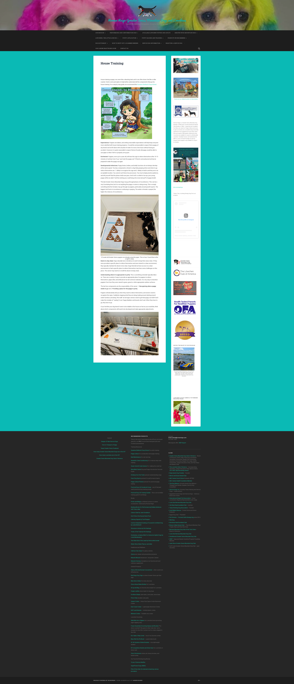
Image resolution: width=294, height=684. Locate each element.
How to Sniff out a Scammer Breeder (125, 43)
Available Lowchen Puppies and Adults (156, 33)
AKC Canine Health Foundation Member (181, 481)
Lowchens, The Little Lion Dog (106, 38)
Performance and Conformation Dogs (123, 33)
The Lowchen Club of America (178, 467)
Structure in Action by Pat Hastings (141, 528)
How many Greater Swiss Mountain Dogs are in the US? (109, 451)
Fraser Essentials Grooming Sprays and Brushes (145, 626)
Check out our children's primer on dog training (185, 99)
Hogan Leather (135, 591)
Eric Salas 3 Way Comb (137, 635)
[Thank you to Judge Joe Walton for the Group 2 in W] (192, 164)
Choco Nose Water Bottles (138, 584)
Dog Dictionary (100, 43)
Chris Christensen (136, 653)
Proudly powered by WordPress (104, 680)
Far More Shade (135, 594)
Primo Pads (134, 598)
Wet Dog (172, 520)
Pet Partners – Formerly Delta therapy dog (182, 517)
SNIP (171, 539)
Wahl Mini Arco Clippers (137, 620)
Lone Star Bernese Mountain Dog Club (180, 502)
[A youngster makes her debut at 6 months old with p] (179, 176)
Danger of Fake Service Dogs (109, 441)
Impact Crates (135, 601)
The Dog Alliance (174, 483)
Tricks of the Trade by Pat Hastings (141, 531)
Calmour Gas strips (136, 551)
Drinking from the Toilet (137, 475)
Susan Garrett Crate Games (139, 466)
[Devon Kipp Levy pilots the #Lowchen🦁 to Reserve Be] (192, 176)
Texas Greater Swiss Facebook (110, 448)
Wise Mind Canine (136, 469)
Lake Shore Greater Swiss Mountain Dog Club (183, 543)
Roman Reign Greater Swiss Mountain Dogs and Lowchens (147, 20)
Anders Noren (137, 680)
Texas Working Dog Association (179, 508)
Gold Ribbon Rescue (175, 510)
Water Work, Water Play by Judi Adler (141, 544)
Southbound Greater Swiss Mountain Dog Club (183, 536)
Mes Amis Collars (136, 581)
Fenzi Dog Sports (136, 478)
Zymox (133, 554)
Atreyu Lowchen (179, 235)
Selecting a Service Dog (174, 43)
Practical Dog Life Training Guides (140, 492)
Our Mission (99, 33)
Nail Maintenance (136, 457)
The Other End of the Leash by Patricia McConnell (145, 540)
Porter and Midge (136, 501)
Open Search (199, 48)
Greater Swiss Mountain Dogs (185, 33)
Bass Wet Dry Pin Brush (137, 639)
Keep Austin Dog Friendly (177, 473)
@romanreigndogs (178, 187)
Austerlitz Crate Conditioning (139, 460)
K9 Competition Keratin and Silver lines (142, 648)
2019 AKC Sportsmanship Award (179, 470)
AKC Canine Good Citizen (177, 478)
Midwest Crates (135, 613)
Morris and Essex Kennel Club (178, 475)
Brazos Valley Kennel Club (177, 525)
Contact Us (124, 48)
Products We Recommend (176, 38)
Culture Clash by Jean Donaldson (140, 512)
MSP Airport (182, 443)
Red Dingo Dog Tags (137, 575)
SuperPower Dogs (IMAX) (138, 665)
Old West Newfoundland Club (178, 505)
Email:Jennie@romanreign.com (177, 437)
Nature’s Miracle (135, 557)
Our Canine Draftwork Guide (105, 48)
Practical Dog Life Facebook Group (141, 487)
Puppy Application (129, 38)
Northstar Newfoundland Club (178, 522)
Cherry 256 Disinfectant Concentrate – (142, 570)
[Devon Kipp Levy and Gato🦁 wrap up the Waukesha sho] (179, 164)
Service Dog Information (151, 43)
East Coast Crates (136, 607)
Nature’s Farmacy (136, 561)
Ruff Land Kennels (136, 610)
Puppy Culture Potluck (137, 481)
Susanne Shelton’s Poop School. (147, 84)
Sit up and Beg (135, 587)
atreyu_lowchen (188, 235)
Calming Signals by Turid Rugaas (140, 519)
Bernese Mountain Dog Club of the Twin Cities (183, 529)
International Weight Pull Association (180, 498)
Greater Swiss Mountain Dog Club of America (109, 458)
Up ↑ (199, 680)
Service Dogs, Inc (174, 489)
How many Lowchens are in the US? (109, 455)
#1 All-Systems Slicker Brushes (140, 642)
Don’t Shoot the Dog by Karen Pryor (141, 516)
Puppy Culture (135, 453)
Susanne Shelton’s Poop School (140, 450)
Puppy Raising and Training (152, 38)
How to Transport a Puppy (109, 445)
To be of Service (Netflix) (138, 662)
